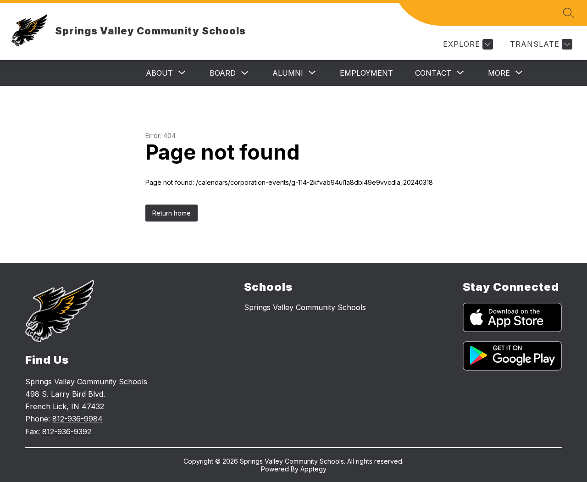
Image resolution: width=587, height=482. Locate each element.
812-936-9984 (77, 418)
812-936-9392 (66, 431)
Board (223, 73)
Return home (171, 213)
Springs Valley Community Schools (305, 307)
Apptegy (313, 469)
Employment (366, 73)
